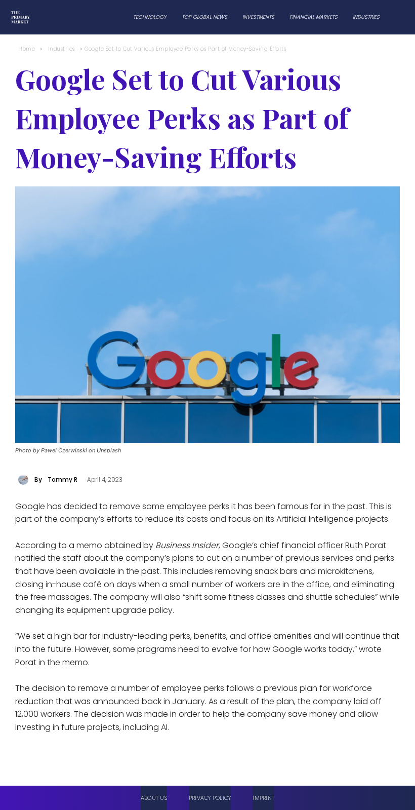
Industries (61, 49)
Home (26, 49)
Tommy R (62, 479)
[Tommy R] (24, 480)
